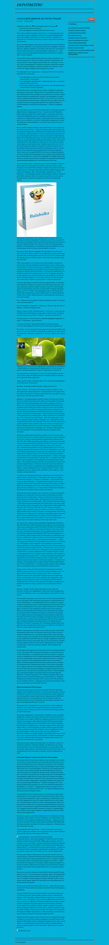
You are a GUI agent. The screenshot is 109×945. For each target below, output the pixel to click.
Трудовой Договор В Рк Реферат (77, 38)
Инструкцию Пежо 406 (74, 35)
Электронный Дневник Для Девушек (79, 28)
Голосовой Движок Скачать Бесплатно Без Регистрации (37, 30)
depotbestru (30, 4)
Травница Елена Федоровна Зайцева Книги (81, 50)
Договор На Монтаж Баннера (76, 30)
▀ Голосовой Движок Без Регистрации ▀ (44, 26)
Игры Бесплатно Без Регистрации (30, 28)
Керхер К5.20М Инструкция (76, 47)
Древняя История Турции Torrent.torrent (81, 45)
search (91, 19)
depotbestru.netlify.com (24, 26)
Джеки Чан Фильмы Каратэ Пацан (78, 40)
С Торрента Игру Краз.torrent (77, 33)
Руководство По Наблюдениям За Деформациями (78, 53)
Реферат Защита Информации (77, 43)
